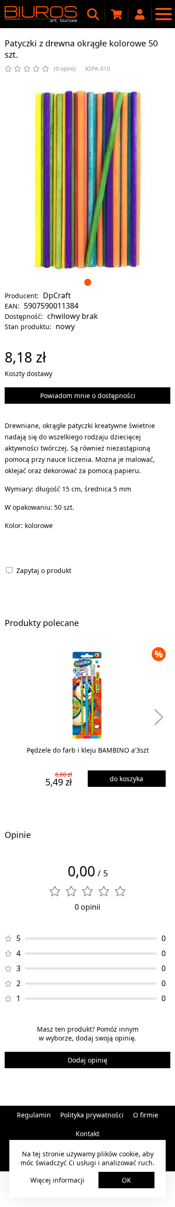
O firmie (145, 1114)
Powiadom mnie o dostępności (87, 395)
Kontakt (87, 1133)
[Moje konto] (140, 14)
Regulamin (34, 1114)
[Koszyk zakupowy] (116, 14)
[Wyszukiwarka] (93, 14)
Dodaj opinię (87, 1060)
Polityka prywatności (92, 1114)
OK (126, 1180)
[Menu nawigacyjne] (163, 14)
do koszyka (126, 778)
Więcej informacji (57, 1180)
